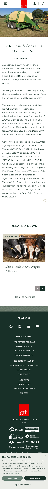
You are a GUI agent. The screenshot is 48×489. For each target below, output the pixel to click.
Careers (24, 393)
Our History (24, 384)
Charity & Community (24, 389)
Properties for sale (24, 342)
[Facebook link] (11, 326)
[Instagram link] (19, 326)
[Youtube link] (37, 326)
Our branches (24, 370)
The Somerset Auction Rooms (24, 365)
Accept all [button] (12, 478)
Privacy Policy (14, 473)
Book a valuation (24, 355)
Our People (24, 374)
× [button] (45, 456)
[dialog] (24, 471)
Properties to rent (24, 351)
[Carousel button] (37, 288)
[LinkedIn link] (28, 326)
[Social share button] (44, 200)
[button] (24, 484)
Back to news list (25, 297)
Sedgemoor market (24, 361)
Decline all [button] (35, 478)
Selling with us (24, 346)
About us (24, 380)
